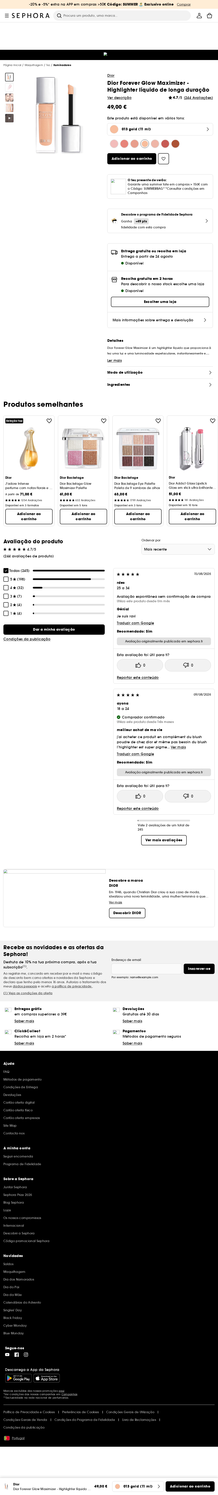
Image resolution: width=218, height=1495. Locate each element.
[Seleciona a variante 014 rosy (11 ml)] (124, 144)
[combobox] (178, 549)
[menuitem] (199, 15)
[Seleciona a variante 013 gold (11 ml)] (145, 144)
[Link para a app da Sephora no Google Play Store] (18, 1378)
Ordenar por (151, 540)
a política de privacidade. (72, 986)
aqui (61, 1390)
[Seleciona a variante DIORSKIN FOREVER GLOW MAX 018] (165, 144)
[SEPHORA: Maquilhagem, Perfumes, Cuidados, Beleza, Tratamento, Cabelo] (31, 15)
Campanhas (69, 1394)
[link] (54, 629)
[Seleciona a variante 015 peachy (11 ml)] (134, 144)
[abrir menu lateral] (6, 15)
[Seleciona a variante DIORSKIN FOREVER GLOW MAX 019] (175, 144)
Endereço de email (126, 960)
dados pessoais (25, 986)
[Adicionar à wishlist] (49, 420)
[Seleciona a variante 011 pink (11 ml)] (114, 144)
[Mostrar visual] (9, 77)
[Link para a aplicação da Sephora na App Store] (46, 1378)
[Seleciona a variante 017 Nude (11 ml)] (155, 144)
